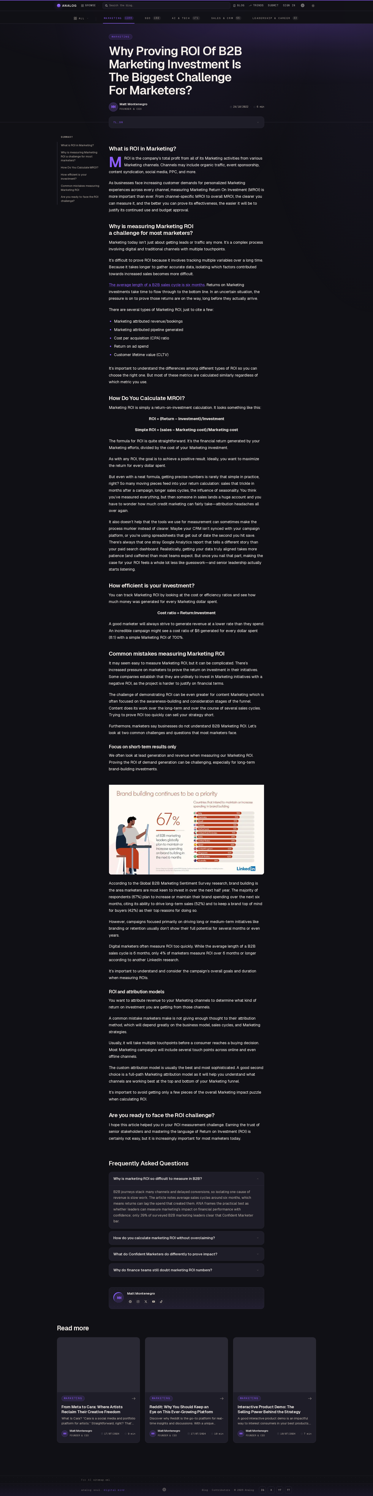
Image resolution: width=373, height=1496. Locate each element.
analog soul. (104, 1489)
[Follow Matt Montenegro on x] (146, 1301)
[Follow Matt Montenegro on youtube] (153, 1301)
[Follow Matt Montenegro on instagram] (138, 1301)
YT (279, 1489)
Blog (205, 1489)
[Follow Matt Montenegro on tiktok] (161, 1301)
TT (288, 1489)
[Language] (303, 5)
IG (262, 1489)
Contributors (221, 1489)
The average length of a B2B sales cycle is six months (157, 284)
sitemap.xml (101, 1479)
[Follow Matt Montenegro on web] (130, 1301)
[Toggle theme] (313, 6)
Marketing (121, 36)
